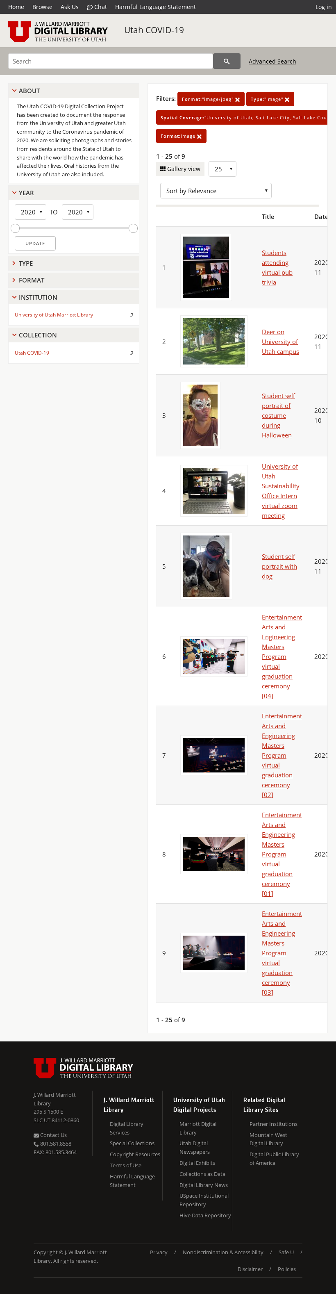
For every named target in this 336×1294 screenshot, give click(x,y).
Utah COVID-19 (154, 30)
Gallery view (183, 169)
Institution (38, 297)
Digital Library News (203, 1185)
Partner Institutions (273, 1124)
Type (26, 263)
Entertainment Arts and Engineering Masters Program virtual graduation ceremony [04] (282, 656)
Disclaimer (250, 1269)
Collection (38, 335)
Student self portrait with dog (279, 566)
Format (31, 280)
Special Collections (132, 1143)
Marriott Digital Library (197, 1128)
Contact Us (53, 1135)
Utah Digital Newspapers (194, 1147)
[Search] (227, 61)
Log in (324, 7)
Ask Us (70, 7)
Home (16, 7)
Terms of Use (125, 1165)
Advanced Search (272, 61)
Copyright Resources (135, 1154)
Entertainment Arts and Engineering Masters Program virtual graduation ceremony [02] (282, 755)
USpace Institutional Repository (204, 1200)
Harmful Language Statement (155, 7)
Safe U (286, 1252)
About (29, 91)
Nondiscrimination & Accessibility (223, 1252)
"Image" (268, 99)
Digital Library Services (126, 1128)
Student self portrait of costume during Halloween (278, 415)
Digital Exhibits (197, 1162)
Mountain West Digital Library (268, 1139)
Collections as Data (202, 1174)
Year (26, 193)
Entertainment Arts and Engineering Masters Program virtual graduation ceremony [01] (282, 854)
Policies (287, 1269)
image (179, 136)
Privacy (159, 1252)
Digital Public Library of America (274, 1158)
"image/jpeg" (208, 99)
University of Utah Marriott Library (54, 314)
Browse (42, 7)
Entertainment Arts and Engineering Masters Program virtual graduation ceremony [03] (282, 952)
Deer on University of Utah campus (280, 341)
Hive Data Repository (205, 1215)
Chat (100, 7)
